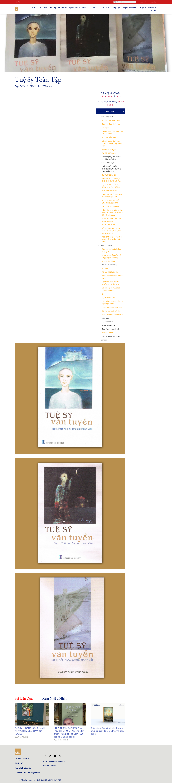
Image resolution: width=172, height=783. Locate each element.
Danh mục (110, 111)
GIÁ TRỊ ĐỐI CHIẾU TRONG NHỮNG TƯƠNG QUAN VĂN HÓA (112, 168)
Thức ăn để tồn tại (109, 137)
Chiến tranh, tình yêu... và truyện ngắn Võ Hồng (112, 256)
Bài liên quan (24, 698)
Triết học (95, 8)
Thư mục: (103, 340)
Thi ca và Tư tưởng (109, 265)
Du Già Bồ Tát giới (109, 153)
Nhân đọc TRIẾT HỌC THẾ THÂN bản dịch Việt (112, 195)
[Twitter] (50, 756)
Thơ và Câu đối (107, 332)
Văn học (151, 8)
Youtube (153, 2)
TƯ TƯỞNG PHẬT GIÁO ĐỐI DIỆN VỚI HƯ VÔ (111, 201)
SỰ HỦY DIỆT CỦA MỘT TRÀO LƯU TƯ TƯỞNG (111, 186)
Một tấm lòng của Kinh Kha (112, 314)
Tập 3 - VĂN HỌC (106, 245)
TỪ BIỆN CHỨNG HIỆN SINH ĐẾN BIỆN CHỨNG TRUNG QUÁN (111, 230)
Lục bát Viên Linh (108, 297)
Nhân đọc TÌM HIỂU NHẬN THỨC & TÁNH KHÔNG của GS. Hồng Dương (112, 212)
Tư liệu (141, 8)
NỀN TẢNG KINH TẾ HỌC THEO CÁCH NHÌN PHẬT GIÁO (112, 239)
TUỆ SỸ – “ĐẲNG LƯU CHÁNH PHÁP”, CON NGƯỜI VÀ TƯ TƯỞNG (30, 731)
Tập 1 (103, 96)
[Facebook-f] (45, 756)
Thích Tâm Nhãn (23, 737)
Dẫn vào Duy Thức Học (111, 124)
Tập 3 (118, 96)
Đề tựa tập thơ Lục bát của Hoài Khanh (111, 289)
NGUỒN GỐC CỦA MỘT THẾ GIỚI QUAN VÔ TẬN (111, 179)
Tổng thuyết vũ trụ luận (111, 120)
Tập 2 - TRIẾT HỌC (107, 163)
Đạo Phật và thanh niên (111, 329)
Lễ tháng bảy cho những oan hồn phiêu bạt (111, 158)
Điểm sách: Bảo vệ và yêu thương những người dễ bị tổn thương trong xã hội (107, 731)
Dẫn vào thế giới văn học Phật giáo (111, 250)
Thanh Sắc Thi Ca (108, 261)
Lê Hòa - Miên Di (63, 740)
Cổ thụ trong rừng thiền (111, 311)
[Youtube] (55, 756)
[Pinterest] (60, 756)
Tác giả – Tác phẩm (129, 8)
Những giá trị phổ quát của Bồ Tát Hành (112, 132)
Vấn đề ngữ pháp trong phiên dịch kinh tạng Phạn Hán (112, 143)
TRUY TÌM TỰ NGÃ (109, 225)
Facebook (143, 2)
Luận (45, 8)
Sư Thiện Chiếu (107, 322)
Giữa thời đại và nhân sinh (112, 307)
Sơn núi (105, 268)
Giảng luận (116, 8)
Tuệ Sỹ (22, 86)
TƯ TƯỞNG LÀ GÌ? (109, 175)
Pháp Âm (153, 10)
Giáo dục (104, 8)
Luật (39, 8)
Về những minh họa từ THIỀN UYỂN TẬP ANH (110, 283)
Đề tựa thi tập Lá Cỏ (110, 272)
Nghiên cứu (73, 8)
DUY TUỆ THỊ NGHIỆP (110, 206)
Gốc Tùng (105, 318)
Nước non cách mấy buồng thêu (112, 277)
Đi (103, 294)
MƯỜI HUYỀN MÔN (109, 191)
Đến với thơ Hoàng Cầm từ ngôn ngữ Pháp (112, 302)
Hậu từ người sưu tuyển (111, 336)
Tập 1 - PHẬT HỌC (107, 117)
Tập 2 (110, 96)
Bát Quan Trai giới (109, 149)
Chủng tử (105, 127)
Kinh (33, 8)
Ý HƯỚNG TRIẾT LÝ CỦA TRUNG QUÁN (111, 220)
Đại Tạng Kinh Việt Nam (58, 8)
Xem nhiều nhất (54, 698)
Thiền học (85, 8)
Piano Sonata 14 (108, 325)
